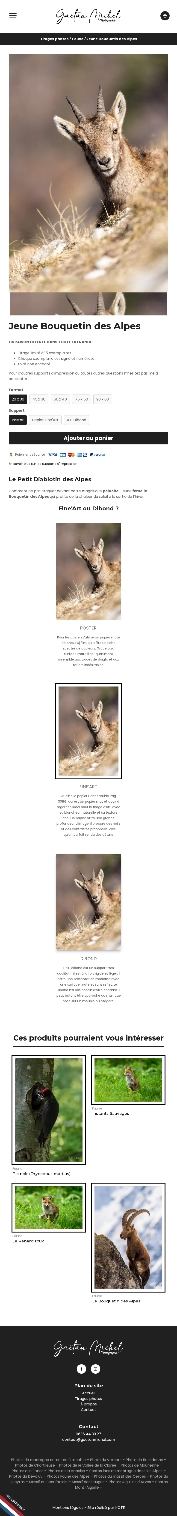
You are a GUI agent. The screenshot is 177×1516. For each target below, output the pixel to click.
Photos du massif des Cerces (120, 1476)
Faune (77, 39)
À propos (88, 1404)
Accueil (88, 1393)
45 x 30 (38, 399)
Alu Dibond (76, 420)
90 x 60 (102, 399)
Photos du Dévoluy (25, 1476)
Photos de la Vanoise (66, 1470)
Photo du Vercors (105, 1459)
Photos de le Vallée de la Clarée (87, 1465)
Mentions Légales (67, 1507)
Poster (18, 420)
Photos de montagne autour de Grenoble (48, 1459)
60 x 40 (60, 399)
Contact (88, 1409)
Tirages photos (54, 39)
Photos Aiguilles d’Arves (130, 1482)
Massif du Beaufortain (48, 1482)
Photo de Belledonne (144, 1459)
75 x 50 (81, 399)
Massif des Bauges (88, 1482)
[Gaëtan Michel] (88, 16)
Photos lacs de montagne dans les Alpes (125, 1470)
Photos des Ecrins (27, 1470)
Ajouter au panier (88, 438)
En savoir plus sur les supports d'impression (43, 463)
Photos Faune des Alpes (68, 1476)
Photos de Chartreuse (35, 1465)
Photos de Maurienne (140, 1465)
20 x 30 (18, 399)
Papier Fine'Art (45, 420)
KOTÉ (120, 1507)
